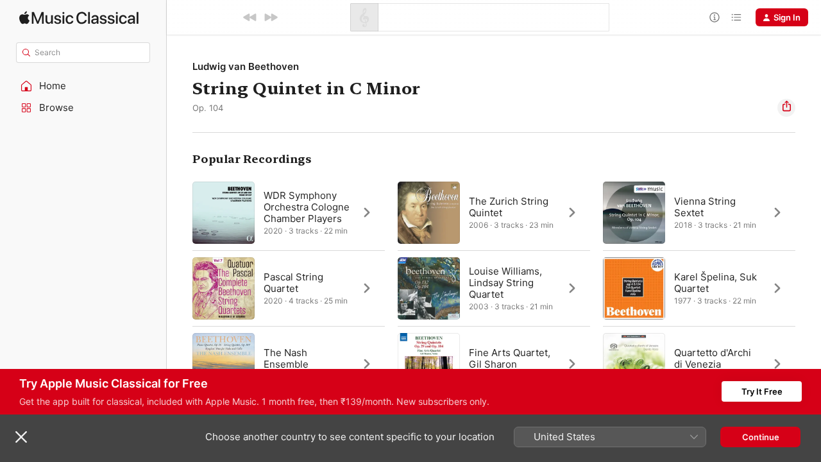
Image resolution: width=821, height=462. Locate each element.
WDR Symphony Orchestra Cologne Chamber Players (307, 207)
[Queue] (736, 17)
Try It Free (762, 391)
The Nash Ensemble (286, 358)
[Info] (714, 17)
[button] (83, 86)
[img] (79, 17)
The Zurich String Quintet (508, 207)
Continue (760, 437)
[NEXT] (270, 17)
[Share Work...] (786, 108)
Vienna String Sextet (705, 207)
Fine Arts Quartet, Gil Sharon (509, 358)
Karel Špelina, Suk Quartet (715, 283)
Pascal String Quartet (293, 283)
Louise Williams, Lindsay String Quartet (505, 282)
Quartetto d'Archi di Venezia (712, 358)
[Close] (21, 437)
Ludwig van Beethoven (245, 66)
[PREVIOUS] (250, 17)
